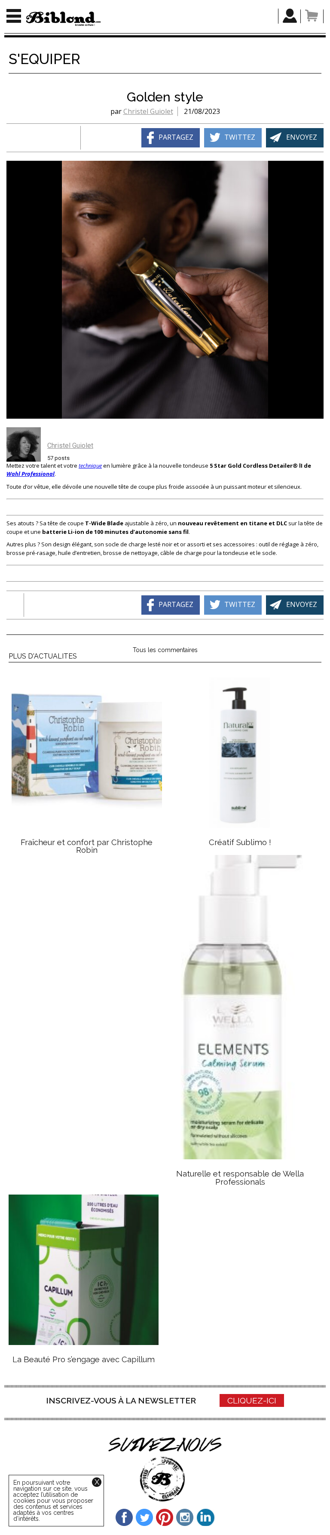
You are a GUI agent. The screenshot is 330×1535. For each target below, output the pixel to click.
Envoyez (301, 137)
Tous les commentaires (165, 650)
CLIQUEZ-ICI (251, 1400)
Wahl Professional (30, 474)
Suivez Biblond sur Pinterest (165, 1517)
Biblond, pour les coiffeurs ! (63, 19)
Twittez (239, 137)
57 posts (58, 458)
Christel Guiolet (148, 111)
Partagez (176, 137)
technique (90, 465)
